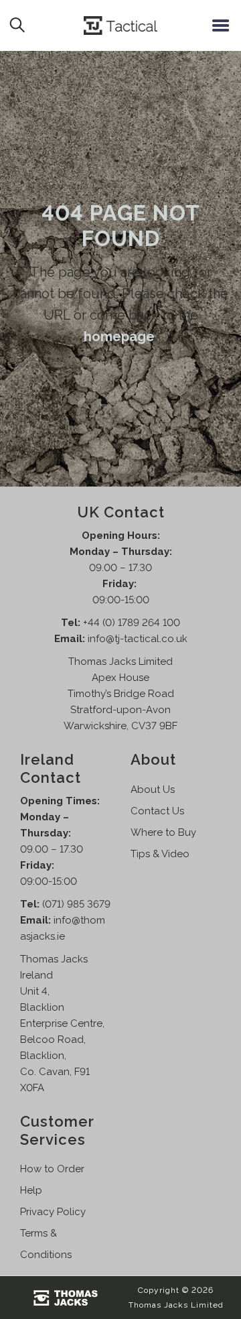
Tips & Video (160, 854)
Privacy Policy (53, 1212)
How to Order (52, 1169)
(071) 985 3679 (76, 904)
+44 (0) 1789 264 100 (131, 623)
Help (31, 1190)
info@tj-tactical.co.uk (137, 639)
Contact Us (157, 811)
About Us (153, 789)
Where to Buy (163, 832)
